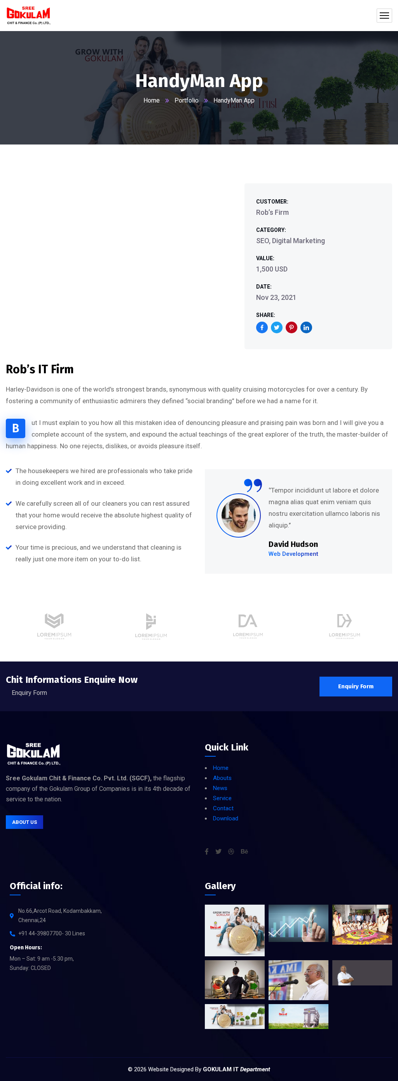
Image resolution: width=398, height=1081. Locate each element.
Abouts (222, 778)
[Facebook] (262, 327)
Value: (265, 258)
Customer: (272, 201)
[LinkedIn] (306, 327)
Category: (271, 230)
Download (225, 818)
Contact (223, 808)
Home (151, 100)
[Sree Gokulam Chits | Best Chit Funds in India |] (28, 15)
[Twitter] (277, 327)
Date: (264, 287)
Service (222, 798)
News (220, 788)
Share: (265, 315)
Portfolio (187, 100)
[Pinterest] (291, 327)
